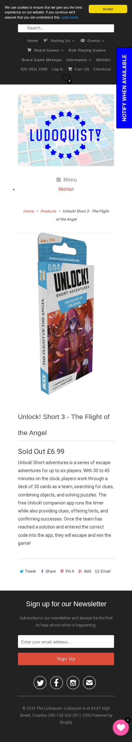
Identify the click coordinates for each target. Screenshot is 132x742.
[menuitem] (33, 40)
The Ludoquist (49, 708)
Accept (108, 8)
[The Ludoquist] (66, 131)
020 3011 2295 (34, 69)
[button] (66, 78)
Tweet (30, 571)
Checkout (102, 69)
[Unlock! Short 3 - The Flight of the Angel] (66, 314)
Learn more (69, 17)
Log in (57, 69)
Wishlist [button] (66, 189)
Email (106, 571)
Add (87, 571)
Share (50, 571)
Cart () (81, 69)
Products (48, 211)
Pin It (70, 571)
